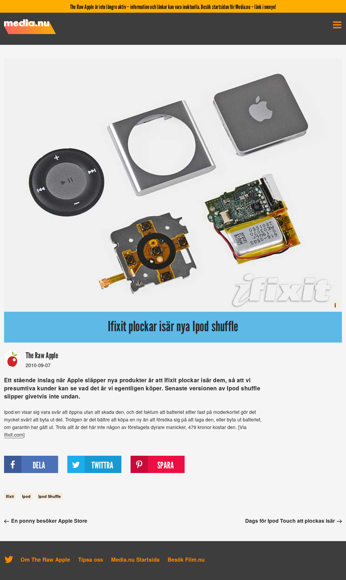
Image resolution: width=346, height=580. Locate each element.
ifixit (10, 496)
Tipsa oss (90, 559)
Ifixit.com (13, 434)
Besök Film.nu (186, 559)
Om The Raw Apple (45, 559)
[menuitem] (337, 25)
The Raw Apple (42, 355)
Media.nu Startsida (135, 559)
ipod (26, 496)
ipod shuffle (49, 496)
